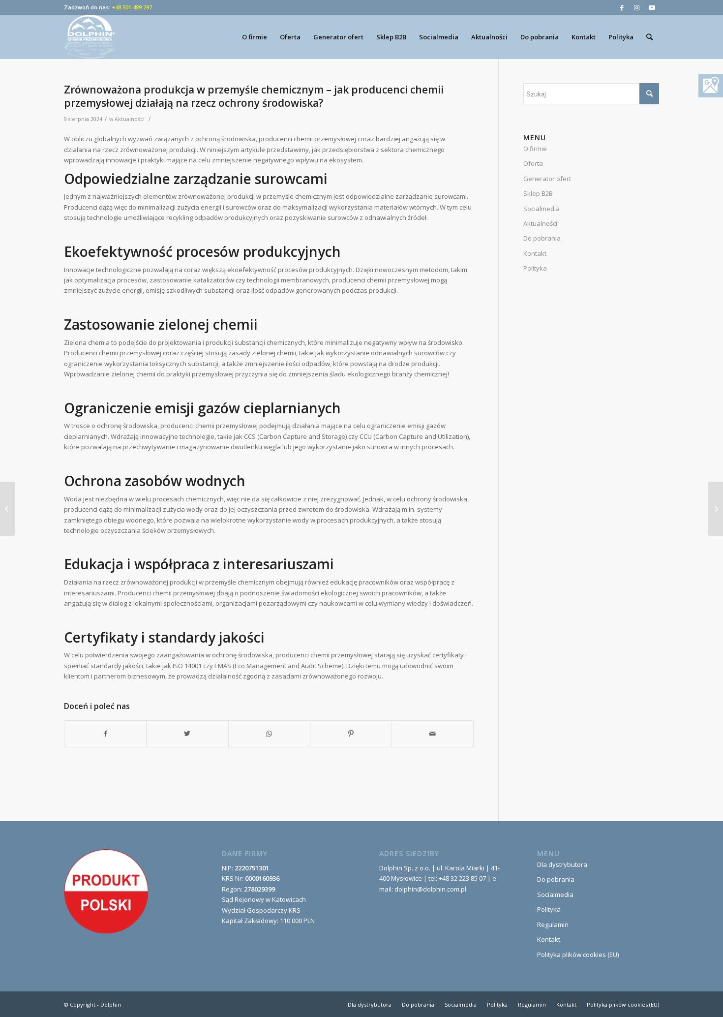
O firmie (535, 148)
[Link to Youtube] (651, 7)
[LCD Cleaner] (7, 509)
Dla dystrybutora (562, 864)
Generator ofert (547, 178)
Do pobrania (542, 238)
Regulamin (553, 924)
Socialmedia (541, 208)
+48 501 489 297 (132, 7)
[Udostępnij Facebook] (105, 733)
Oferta (533, 163)
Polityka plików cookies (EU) (578, 954)
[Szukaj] (649, 37)
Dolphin (110, 1004)
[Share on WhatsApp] (269, 733)
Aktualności (130, 119)
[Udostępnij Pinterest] (351, 733)
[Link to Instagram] (637, 7)
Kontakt (534, 253)
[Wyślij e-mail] (432, 733)
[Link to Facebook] (622, 7)
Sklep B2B (538, 193)
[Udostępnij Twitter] (187, 733)
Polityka (535, 268)
